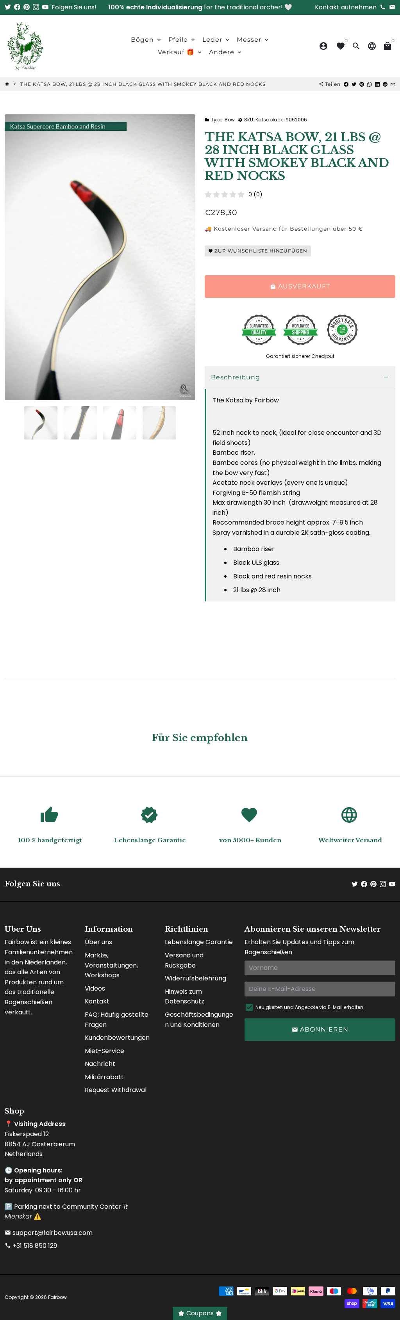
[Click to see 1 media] (40, 422)
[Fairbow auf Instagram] (36, 7)
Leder (216, 39)
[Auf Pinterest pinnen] (361, 84)
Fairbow (57, 1297)
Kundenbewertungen (117, 1037)
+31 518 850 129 (31, 1245)
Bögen (146, 39)
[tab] (300, 377)
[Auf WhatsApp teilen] (369, 84)
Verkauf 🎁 (180, 52)
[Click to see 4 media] (159, 422)
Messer (253, 39)
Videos (95, 988)
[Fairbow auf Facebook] (17, 7)
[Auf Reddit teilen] (385, 84)
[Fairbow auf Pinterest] (26, 7)
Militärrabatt (104, 1077)
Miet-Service (104, 1050)
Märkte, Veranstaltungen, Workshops (111, 965)
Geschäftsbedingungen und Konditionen (199, 1019)
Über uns (98, 942)
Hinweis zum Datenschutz (184, 996)
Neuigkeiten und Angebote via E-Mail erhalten (309, 1007)
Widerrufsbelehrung (195, 978)
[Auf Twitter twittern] (354, 84)
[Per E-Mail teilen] (393, 84)
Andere (226, 52)
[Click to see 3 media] (119, 422)
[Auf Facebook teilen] (346, 84)
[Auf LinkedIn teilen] (377, 84)
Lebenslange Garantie (199, 942)
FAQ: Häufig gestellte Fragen (116, 1019)
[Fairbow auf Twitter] (8, 7)
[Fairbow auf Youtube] (45, 7)
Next (184, 257)
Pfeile (182, 39)
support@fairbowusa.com (49, 1232)
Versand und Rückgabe (184, 960)
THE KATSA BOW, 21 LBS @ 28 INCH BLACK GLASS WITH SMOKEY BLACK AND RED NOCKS (143, 84)
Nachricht (100, 1063)
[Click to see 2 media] (80, 422)
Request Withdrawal (115, 1089)
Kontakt (97, 1001)
